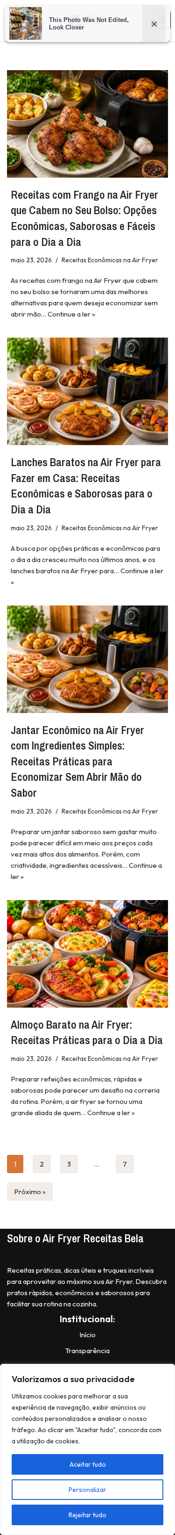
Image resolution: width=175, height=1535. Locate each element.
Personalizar (87, 1489)
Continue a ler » (71, 314)
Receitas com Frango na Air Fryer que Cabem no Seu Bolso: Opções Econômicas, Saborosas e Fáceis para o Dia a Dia (84, 218)
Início (87, 1334)
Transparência (87, 1350)
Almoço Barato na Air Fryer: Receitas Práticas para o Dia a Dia (87, 1032)
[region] (87, 1449)
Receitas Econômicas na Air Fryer (110, 260)
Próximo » (30, 1191)
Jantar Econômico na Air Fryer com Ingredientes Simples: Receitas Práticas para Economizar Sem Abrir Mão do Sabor (77, 761)
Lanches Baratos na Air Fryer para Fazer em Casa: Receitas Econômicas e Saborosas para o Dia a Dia (86, 485)
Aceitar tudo (88, 1464)
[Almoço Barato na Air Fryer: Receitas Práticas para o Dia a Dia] (87, 954)
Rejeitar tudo (87, 1515)
